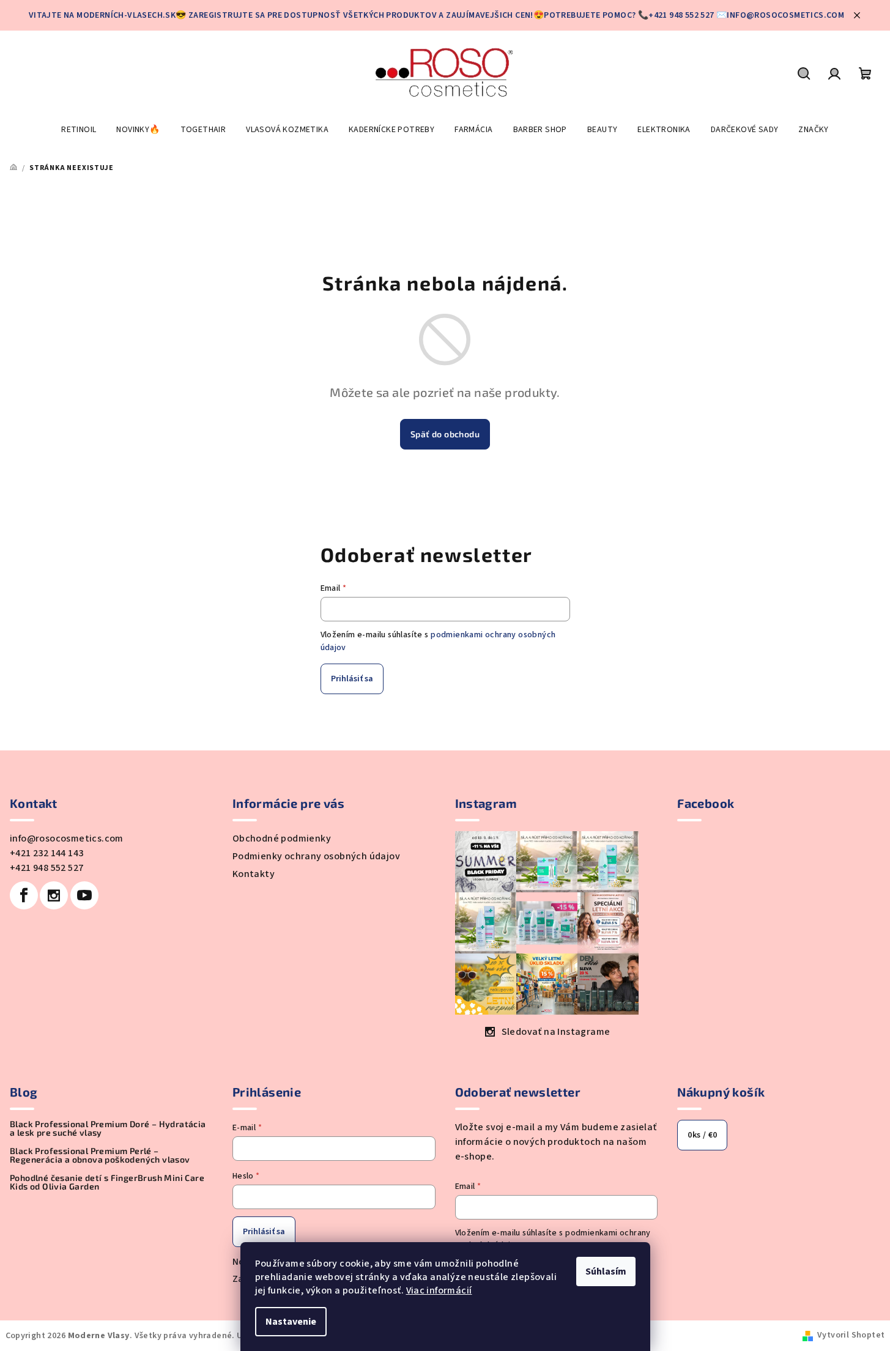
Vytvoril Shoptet (850, 1335)
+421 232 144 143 (46, 853)
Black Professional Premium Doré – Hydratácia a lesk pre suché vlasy (108, 1128)
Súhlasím (605, 1271)
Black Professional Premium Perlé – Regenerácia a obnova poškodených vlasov (100, 1155)
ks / (702, 1135)
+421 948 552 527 (46, 868)
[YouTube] (84, 895)
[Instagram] (54, 895)
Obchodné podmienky (281, 838)
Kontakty (253, 874)
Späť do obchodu (445, 434)
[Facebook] (24, 895)
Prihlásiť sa (352, 679)
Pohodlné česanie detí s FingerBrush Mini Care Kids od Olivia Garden (107, 1182)
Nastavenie (290, 1321)
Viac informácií (439, 1290)
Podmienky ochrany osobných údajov (316, 856)
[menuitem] (78, 130)
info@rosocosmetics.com (67, 838)
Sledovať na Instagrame (556, 1031)
